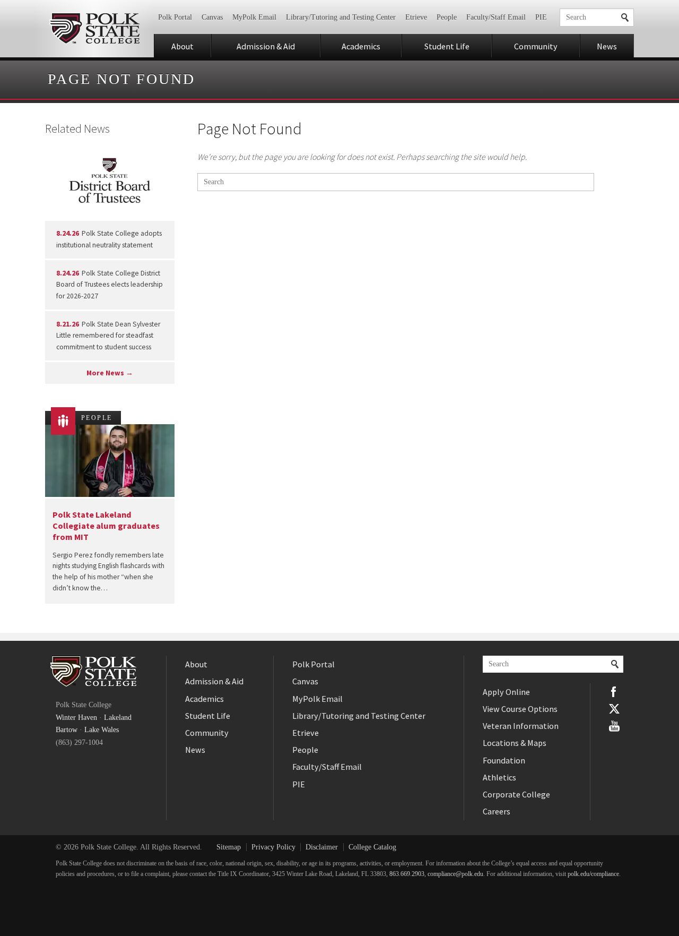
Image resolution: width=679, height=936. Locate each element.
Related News (77, 128)
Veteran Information (521, 725)
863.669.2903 (406, 874)
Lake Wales (101, 730)
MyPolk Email (254, 17)
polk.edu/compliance (593, 874)
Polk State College (94, 28)
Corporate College (516, 794)
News (607, 46)
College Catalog (372, 847)
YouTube (614, 725)
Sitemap (228, 847)
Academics (361, 46)
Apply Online (506, 691)
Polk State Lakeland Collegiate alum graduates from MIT (106, 526)
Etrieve (416, 17)
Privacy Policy (273, 847)
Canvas (212, 17)
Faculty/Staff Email (496, 17)
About (182, 46)
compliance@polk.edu (455, 874)
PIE (541, 17)
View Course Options (520, 708)
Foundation (504, 760)
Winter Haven (76, 718)
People (447, 17)
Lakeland (118, 718)
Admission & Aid (266, 46)
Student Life (446, 46)
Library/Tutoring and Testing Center (341, 17)
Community (536, 46)
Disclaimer (322, 847)
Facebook (614, 691)
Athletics (499, 777)
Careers (496, 811)
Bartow (66, 730)
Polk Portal (175, 17)
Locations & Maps (514, 742)
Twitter (614, 708)
